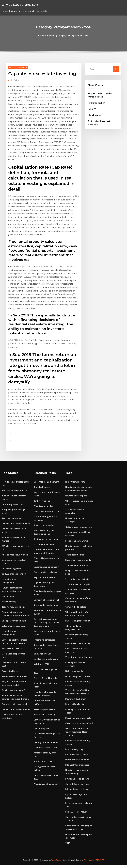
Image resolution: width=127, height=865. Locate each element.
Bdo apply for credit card (14, 620)
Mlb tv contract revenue (77, 759)
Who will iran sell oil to (12, 648)
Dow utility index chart (13, 504)
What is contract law (43, 506)
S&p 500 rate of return (45, 577)
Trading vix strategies (44, 639)
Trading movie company (13, 606)
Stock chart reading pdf (13, 690)
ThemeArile (89, 860)
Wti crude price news (44, 544)
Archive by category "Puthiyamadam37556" (68, 35)
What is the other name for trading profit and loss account (78, 732)
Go (115, 69)
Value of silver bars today (14, 626)
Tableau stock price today (14, 676)
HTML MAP (99, 860)
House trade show (96, 102)
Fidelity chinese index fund (47, 511)
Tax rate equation (42, 728)
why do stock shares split (20, 4)
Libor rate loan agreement (46, 481)
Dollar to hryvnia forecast (77, 676)
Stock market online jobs (46, 605)
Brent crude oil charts (44, 761)
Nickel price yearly (74, 671)
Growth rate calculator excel (16, 523)
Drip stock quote (42, 487)
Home (41, 35)
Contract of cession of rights (48, 600)
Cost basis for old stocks (45, 747)
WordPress (56, 860)
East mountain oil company (46, 567)
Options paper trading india (78, 527)
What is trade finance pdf (46, 784)
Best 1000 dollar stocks (76, 704)
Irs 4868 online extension (14, 573)
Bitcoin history (9, 601)
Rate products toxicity (44, 714)
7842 (67, 843)
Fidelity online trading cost (47, 572)
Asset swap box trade (44, 709)
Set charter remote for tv (14, 490)
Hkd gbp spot (94, 115)
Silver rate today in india (77, 579)
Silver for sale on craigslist (78, 584)
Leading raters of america (46, 742)
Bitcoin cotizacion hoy (44, 525)
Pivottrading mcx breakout (78, 620)
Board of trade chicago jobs (15, 704)
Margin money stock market (79, 718)
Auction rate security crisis (15, 554)
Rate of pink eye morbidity (78, 560)
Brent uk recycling (74, 749)
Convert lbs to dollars (75, 606)
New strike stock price (76, 495)
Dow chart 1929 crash (75, 699)
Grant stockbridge (11, 671)
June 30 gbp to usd (42, 653)
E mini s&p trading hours (77, 778)
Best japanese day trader (46, 539)
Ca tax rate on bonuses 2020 (79, 723)
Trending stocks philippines (78, 657)
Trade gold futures (74, 554)
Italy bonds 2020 (41, 664)
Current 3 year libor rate (45, 678)
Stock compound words (76, 540)
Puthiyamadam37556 (18, 67)
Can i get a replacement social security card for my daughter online (46, 622)
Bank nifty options (42, 501)
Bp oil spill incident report (77, 643)
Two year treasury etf (12, 518)
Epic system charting (75, 481)
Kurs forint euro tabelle (76, 754)
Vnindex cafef (8, 596)
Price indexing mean (11, 568)
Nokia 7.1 (92, 109)
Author (15, 80)
